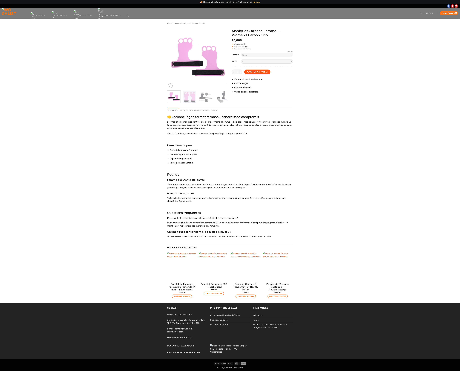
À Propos (257, 315)
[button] (426, 13)
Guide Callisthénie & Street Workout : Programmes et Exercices (271, 326)
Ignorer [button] (256, 2)
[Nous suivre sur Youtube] (456, 6)
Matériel (40, 16)
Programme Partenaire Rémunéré (183, 352)
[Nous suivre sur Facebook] (448, 6)
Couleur (235, 55)
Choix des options (182, 296)
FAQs (256, 320)
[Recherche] (127, 15)
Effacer (290, 51)
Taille (234, 61)
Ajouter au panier (257, 72)
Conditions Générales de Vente (225, 315)
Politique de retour (219, 324)
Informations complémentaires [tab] (194, 110)
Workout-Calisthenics (233, 368)
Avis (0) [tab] (214, 110)
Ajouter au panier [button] (277, 296)
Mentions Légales (219, 320)
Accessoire (84, 16)
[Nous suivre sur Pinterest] (452, 6)
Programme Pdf (111, 16)
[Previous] (171, 58)
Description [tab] (172, 110)
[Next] (224, 58)
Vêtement (61, 16)
